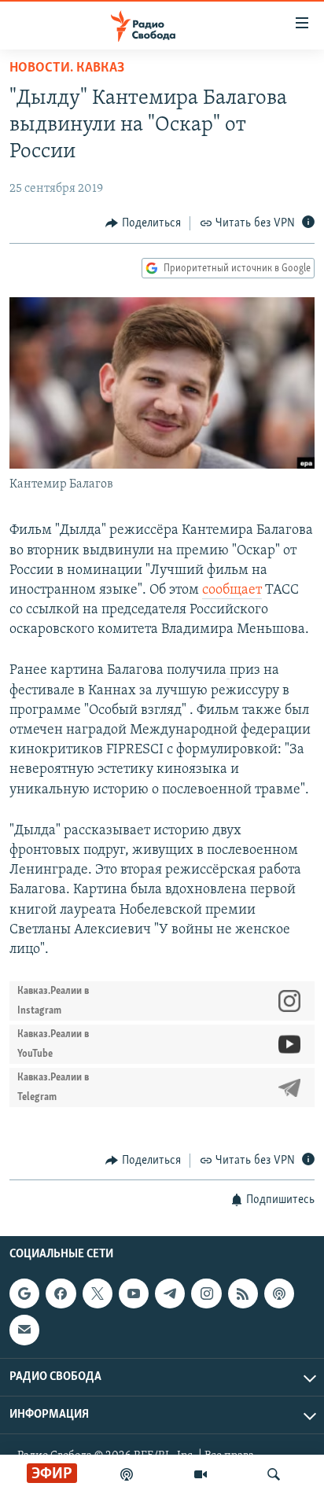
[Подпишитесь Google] (24, 1293)
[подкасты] (126, 1474)
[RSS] (243, 1293)
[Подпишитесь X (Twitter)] (97, 1293)
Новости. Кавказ (66, 68)
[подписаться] (24, 1330)
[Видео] (200, 1474)
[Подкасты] (279, 1293)
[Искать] (273, 1474)
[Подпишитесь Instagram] (206, 1293)
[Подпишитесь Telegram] (170, 1293)
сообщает (232, 590)
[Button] (143, 223)
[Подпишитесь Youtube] (134, 1293)
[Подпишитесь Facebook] (60, 1293)
